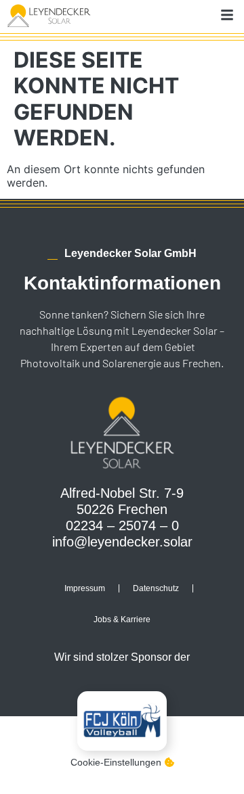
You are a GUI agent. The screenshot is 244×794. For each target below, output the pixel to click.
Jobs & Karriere (122, 619)
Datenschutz (156, 588)
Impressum (84, 588)
